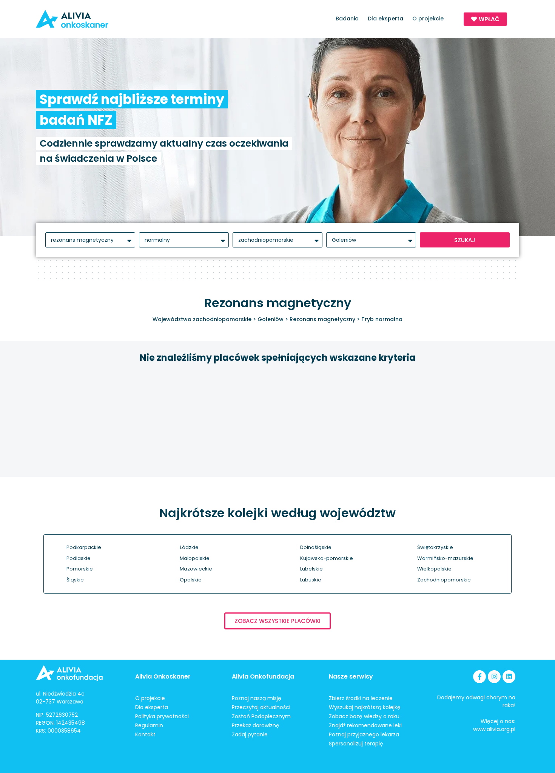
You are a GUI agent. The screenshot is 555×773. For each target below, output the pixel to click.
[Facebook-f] (479, 676)
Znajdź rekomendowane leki (365, 725)
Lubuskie (310, 579)
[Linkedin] (509, 676)
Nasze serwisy (351, 676)
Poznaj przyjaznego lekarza (364, 734)
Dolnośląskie (315, 547)
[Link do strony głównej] (94, 19)
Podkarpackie (83, 547)
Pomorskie (79, 568)
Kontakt (145, 734)
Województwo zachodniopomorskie (202, 319)
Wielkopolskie (434, 568)
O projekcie (428, 18)
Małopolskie (195, 558)
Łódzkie (189, 547)
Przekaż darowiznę (255, 725)
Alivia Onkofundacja (263, 676)
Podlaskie (78, 558)
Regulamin (149, 725)
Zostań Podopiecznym (261, 716)
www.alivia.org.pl (494, 729)
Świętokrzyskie (435, 547)
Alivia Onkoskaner (163, 676)
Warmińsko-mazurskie (445, 558)
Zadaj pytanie (250, 734)
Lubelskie (311, 568)
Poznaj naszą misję (256, 698)
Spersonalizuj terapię (356, 743)
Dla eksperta (385, 18)
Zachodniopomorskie (444, 579)
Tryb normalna (381, 319)
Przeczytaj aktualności (261, 707)
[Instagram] (494, 676)
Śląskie (75, 579)
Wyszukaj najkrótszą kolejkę (365, 707)
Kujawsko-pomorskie (326, 558)
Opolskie (191, 579)
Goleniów (270, 319)
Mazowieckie (196, 568)
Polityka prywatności (162, 716)
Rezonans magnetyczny (322, 319)
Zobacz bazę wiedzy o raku (364, 716)
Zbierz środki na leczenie (361, 698)
